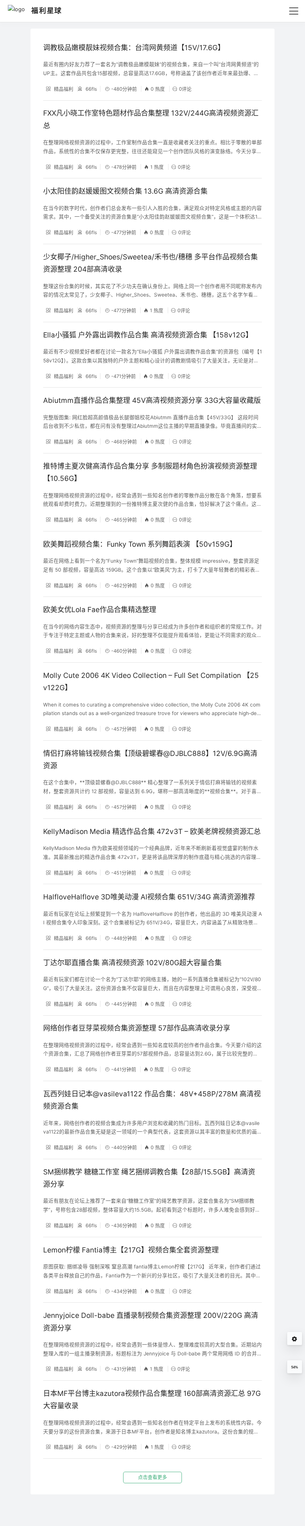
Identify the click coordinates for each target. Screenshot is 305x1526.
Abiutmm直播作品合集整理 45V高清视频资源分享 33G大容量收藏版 (152, 400)
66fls (90, 89)
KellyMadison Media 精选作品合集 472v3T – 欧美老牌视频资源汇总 (152, 831)
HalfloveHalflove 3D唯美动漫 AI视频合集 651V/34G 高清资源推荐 (149, 897)
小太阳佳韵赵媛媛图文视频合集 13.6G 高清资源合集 (125, 191)
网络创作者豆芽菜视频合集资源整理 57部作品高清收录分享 (136, 1028)
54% (294, 1367)
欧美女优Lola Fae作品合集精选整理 (99, 609)
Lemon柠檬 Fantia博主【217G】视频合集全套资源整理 (131, 1250)
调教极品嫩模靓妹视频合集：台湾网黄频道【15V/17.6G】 (134, 47)
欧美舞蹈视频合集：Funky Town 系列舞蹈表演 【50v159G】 (140, 544)
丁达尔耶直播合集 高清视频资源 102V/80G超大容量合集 (132, 962)
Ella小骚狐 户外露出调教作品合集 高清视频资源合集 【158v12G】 (148, 335)
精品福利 (62, 89)
